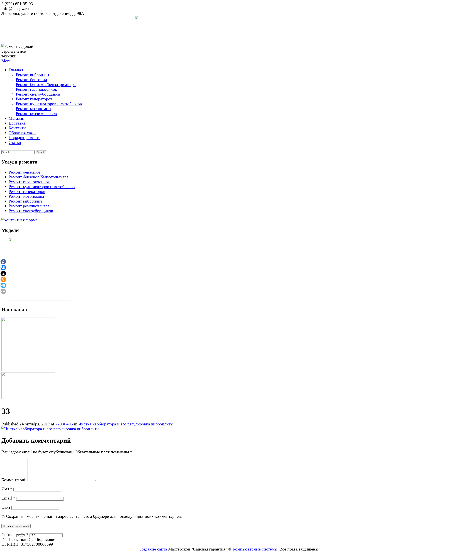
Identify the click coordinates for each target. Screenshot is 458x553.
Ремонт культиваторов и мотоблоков (49, 103)
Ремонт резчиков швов (36, 113)
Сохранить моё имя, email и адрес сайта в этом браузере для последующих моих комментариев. (94, 516)
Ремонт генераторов (34, 99)
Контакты (17, 128)
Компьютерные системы (255, 549)
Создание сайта (153, 549)
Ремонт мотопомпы (33, 108)
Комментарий (13, 480)
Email (8, 498)
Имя (6, 489)
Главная (16, 70)
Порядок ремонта (24, 137)
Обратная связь (22, 132)
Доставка (17, 123)
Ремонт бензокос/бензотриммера (46, 84)
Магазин (16, 118)
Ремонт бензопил (31, 79)
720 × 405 (64, 424)
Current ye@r (14, 534)
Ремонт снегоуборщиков (38, 94)
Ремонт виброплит (32, 74)
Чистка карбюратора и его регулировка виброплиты (125, 424)
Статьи (15, 142)
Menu (6, 61)
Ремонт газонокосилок (36, 89)
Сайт (5, 507)
